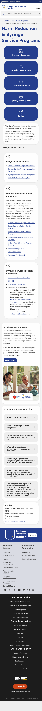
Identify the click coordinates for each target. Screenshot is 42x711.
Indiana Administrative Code (20, 669)
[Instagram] (14, 590)
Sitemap (20, 637)
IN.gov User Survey (20, 625)
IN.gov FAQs (20, 641)
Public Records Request (8, 572)
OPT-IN (11, 281)
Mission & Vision (8, 556)
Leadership (7, 552)
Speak (20, 686)
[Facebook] (4, 590)
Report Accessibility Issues (20, 692)
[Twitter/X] (9, 590)
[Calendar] (33, 590)
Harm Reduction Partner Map (19, 278)
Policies (20, 633)
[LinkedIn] (23, 590)
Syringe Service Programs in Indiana (21, 223)
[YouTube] (19, 590)
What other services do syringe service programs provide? (18, 449)
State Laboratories (29, 559)
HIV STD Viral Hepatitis (20, 21)
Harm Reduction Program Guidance (21, 166)
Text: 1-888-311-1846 (20, 617)
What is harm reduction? (18, 417)
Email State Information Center (20, 606)
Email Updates (20, 661)
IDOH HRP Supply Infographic (19, 178)
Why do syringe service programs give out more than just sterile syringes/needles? (20, 460)
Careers (32, 535)
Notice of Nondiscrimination (9, 577)
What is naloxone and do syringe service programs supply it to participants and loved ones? (19, 473)
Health (6, 21)
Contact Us (26, 552)
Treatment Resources (16, 284)
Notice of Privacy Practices (9, 582)
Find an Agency (20, 610)
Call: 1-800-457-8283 (20, 614)
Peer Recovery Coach (16, 249)
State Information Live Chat (20, 602)
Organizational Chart (10, 568)
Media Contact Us (28, 556)
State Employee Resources (20, 645)
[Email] (28, 590)
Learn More (10, 360)
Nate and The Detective (17, 255)
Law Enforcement (14, 252)
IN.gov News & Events (20, 657)
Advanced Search (20, 629)
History (5, 559)
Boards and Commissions (8, 563)
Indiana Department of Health (17, 7)
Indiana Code (20, 665)
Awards (20, 673)
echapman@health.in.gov (19, 314)
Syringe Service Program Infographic (21, 175)
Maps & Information (20, 653)
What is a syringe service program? (18, 427)
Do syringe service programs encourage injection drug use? (20, 437)
